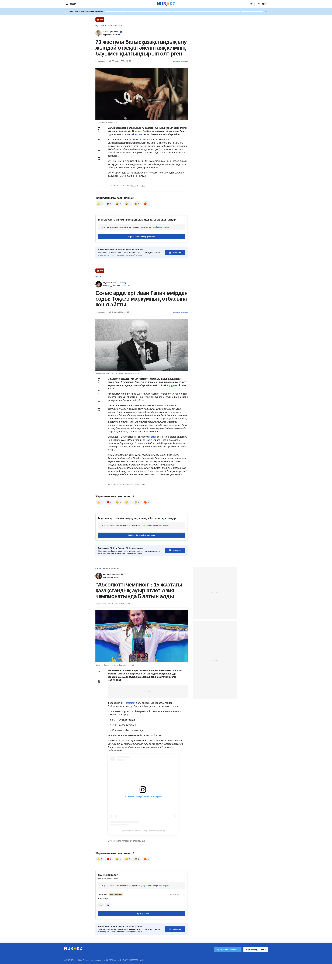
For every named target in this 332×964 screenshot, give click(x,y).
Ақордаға (172, 385)
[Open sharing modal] (98, 149)
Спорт (98, 568)
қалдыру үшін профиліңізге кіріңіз (155, 227)
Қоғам (98, 277)
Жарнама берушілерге (255, 949)
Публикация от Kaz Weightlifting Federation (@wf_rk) (143, 831)
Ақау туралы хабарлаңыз (227, 949)
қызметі (152, 436)
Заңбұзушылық (115, 26)
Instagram (177, 252)
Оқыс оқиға (100, 26)
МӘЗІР (73, 4)
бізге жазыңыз (138, 185)
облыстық (136, 134)
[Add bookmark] (99, 158)
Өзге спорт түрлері (111, 568)
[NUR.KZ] (166, 4)
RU (251, 4)
